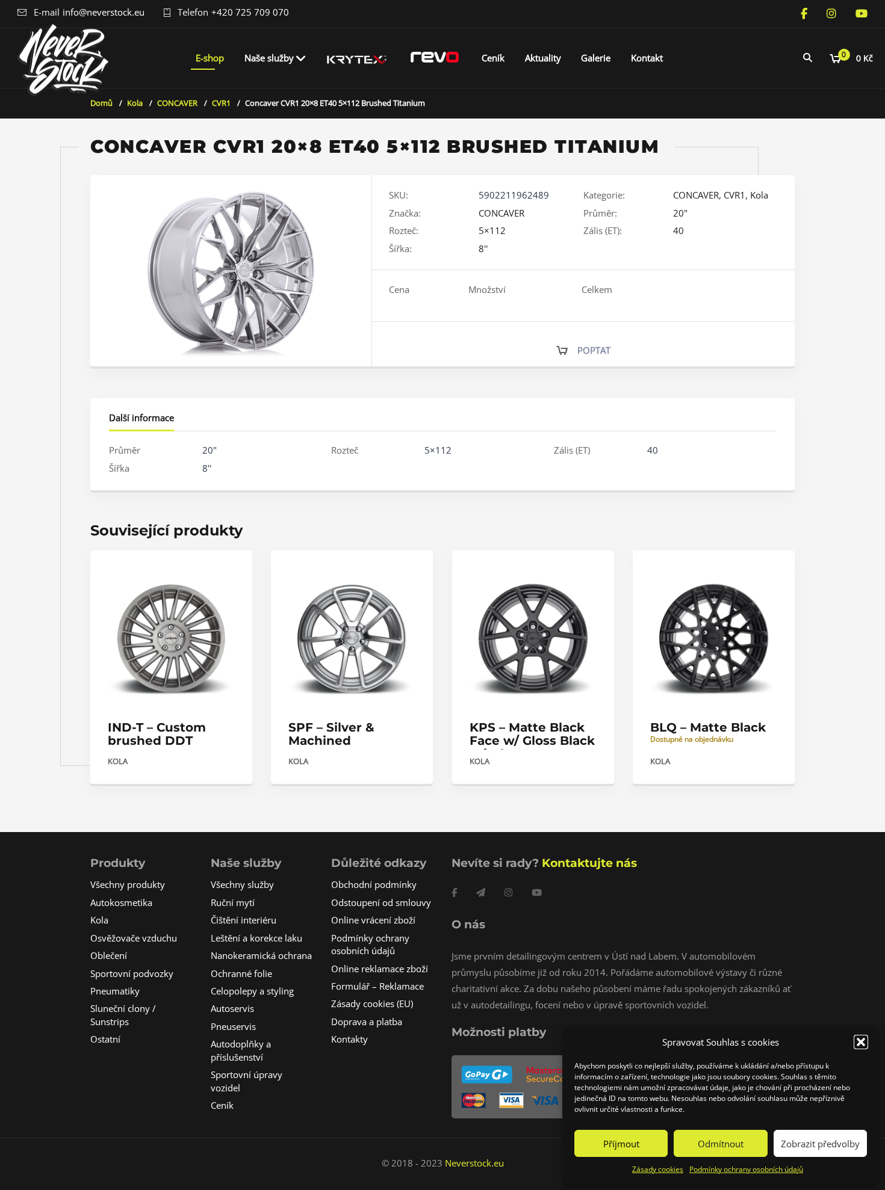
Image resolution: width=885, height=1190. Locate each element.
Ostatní (105, 1039)
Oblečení (108, 955)
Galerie (595, 58)
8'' (483, 248)
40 (678, 230)
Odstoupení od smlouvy (381, 902)
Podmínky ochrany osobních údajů (746, 1169)
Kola (135, 102)
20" (680, 213)
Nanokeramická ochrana (261, 955)
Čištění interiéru (243, 920)
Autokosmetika (121, 902)
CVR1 (221, 102)
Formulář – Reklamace (377, 986)
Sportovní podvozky (131, 973)
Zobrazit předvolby (820, 1144)
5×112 (492, 230)
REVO (434, 58)
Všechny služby (242, 884)
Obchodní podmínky (374, 884)
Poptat (593, 350)
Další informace (141, 418)
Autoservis (232, 1008)
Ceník (493, 58)
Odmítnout (721, 1144)
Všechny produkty (127, 884)
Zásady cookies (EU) (372, 1003)
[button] (861, 1042)
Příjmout (621, 1144)
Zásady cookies (657, 1169)
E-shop (210, 58)
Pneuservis (233, 1026)
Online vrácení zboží (373, 920)
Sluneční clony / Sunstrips (123, 1014)
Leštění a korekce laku (256, 938)
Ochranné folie (241, 973)
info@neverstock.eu (103, 12)
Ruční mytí (233, 902)
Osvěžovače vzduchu (133, 938)
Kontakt (647, 58)
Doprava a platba (366, 1022)
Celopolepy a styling (252, 991)
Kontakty (349, 1039)
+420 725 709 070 (250, 12)
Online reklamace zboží (379, 969)
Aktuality (543, 58)
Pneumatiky (115, 991)
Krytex (357, 58)
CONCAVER (177, 102)
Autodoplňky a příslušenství (241, 1050)
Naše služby (269, 58)
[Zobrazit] (230, 570)
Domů (101, 102)
